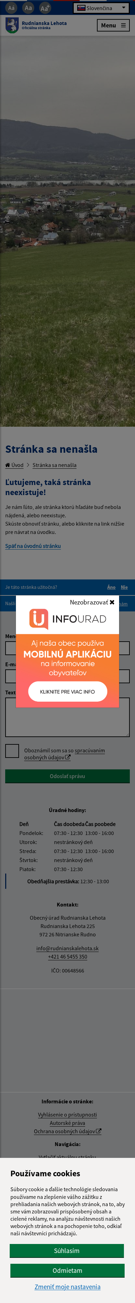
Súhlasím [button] (67, 1250)
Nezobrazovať (89, 602)
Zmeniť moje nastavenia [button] (68, 1287)
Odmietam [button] (67, 1270)
